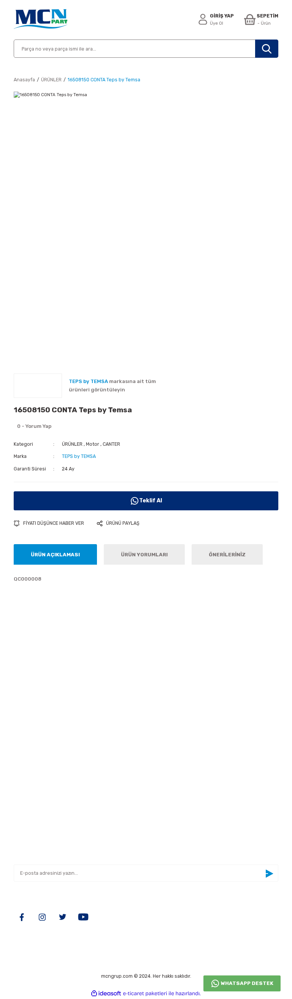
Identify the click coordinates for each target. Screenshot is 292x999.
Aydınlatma (165, 721)
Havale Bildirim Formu (41, 754)
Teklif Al (150, 500)
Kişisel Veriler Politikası (43, 810)
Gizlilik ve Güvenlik (37, 788)
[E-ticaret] (145, 993)
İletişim (23, 732)
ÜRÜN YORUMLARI (144, 554)
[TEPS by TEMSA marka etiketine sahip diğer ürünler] (38, 386)
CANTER (111, 444)
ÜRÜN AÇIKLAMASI (55, 554)
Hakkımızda (28, 721)
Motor (92, 444)
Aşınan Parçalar (170, 732)
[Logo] (40, 19)
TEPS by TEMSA (79, 456)
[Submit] (269, 873)
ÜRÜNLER (72, 444)
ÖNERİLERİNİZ (227, 554)
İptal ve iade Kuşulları (40, 799)
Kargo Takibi (29, 743)
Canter (159, 743)
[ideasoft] (106, 993)
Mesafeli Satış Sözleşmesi (47, 777)
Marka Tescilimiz (35, 766)
